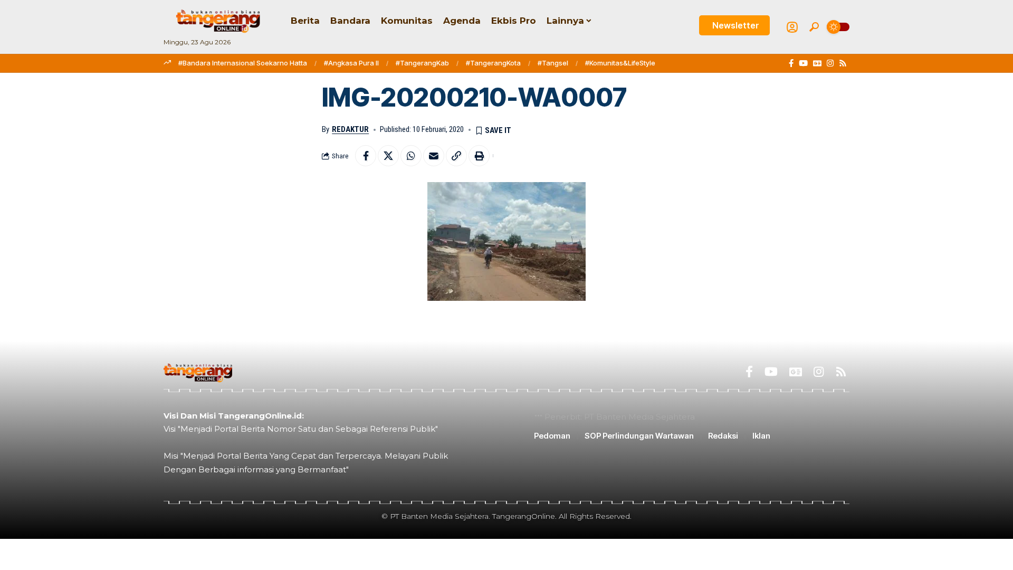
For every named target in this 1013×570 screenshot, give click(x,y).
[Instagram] (830, 63)
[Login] (792, 27)
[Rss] (842, 63)
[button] (814, 26)
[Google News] (817, 63)
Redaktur (350, 129)
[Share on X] (388, 155)
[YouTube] (803, 63)
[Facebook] (791, 63)
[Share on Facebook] (365, 155)
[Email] (433, 155)
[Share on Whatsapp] (411, 155)
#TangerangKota (493, 63)
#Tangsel (553, 63)
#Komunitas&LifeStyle (620, 63)
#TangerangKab (422, 63)
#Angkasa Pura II (351, 63)
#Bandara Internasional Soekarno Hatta (242, 63)
